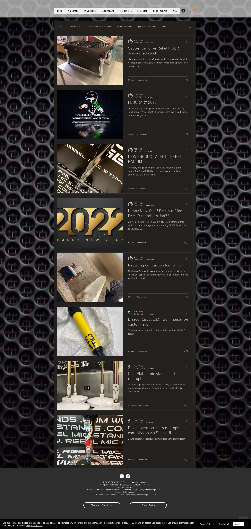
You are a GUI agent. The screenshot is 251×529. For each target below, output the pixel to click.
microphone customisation (99, 26)
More (164, 26)
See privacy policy (34, 525)
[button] (194, 9)
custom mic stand (124, 26)
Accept (238, 524)
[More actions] (187, 41)
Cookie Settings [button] (207, 524)
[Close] (247, 524)
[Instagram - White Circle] (128, 476)
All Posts (60, 26)
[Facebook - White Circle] (122, 476)
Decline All (224, 524)
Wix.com (144, 482)
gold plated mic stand (147, 26)
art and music (76, 26)
